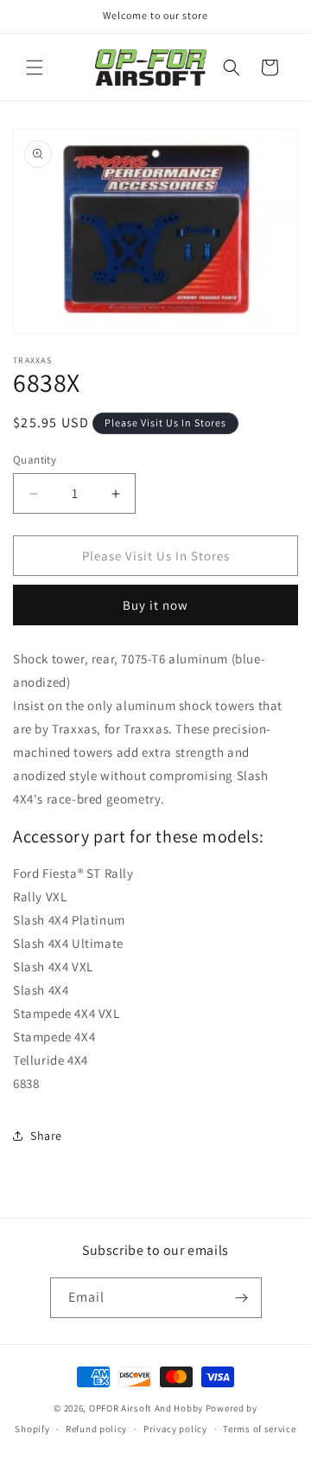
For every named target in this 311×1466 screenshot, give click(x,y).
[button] (35, 67)
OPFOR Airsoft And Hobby (146, 1408)
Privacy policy (175, 1429)
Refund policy (96, 1429)
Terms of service (259, 1429)
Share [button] (46, 1135)
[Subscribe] (242, 1297)
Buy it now (155, 605)
